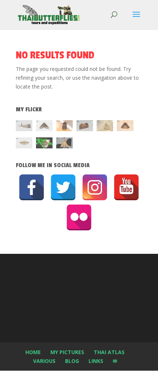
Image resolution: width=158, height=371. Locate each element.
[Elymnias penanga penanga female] (44, 144)
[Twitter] (63, 187)
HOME (33, 352)
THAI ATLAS (109, 352)
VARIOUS (44, 360)
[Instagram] (95, 187)
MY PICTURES (67, 352)
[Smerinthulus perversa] (64, 144)
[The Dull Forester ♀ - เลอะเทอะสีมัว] (105, 127)
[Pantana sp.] (24, 127)
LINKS (96, 360)
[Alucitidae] (24, 144)
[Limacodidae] (64, 127)
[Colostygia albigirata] (44, 127)
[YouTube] (126, 187)
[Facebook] (31, 187)
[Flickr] (79, 217)
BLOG (72, 360)
